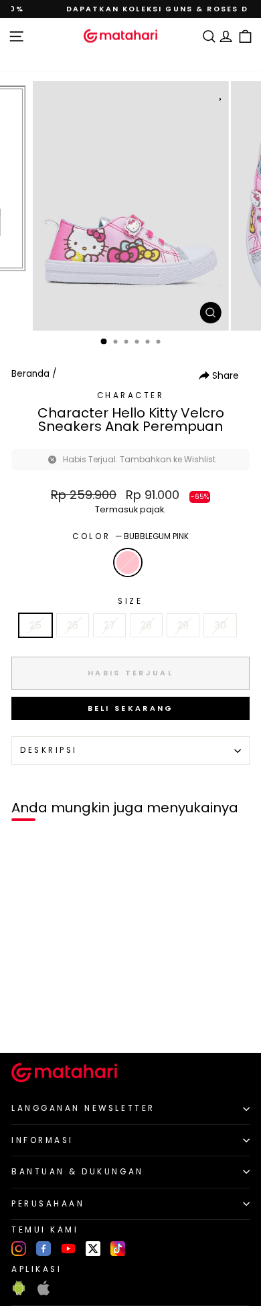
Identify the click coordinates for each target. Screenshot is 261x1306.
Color (130, 536)
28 (146, 625)
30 (220, 625)
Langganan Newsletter (83, 1108)
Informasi (42, 1140)
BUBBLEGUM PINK (127, 562)
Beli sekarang (131, 708)
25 (35, 625)
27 (109, 625)
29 (183, 625)
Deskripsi (49, 750)
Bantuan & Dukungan (77, 1171)
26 (72, 625)
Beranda (30, 373)
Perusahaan (47, 1203)
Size (130, 601)
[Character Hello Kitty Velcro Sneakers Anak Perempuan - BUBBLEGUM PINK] (26, 1020)
